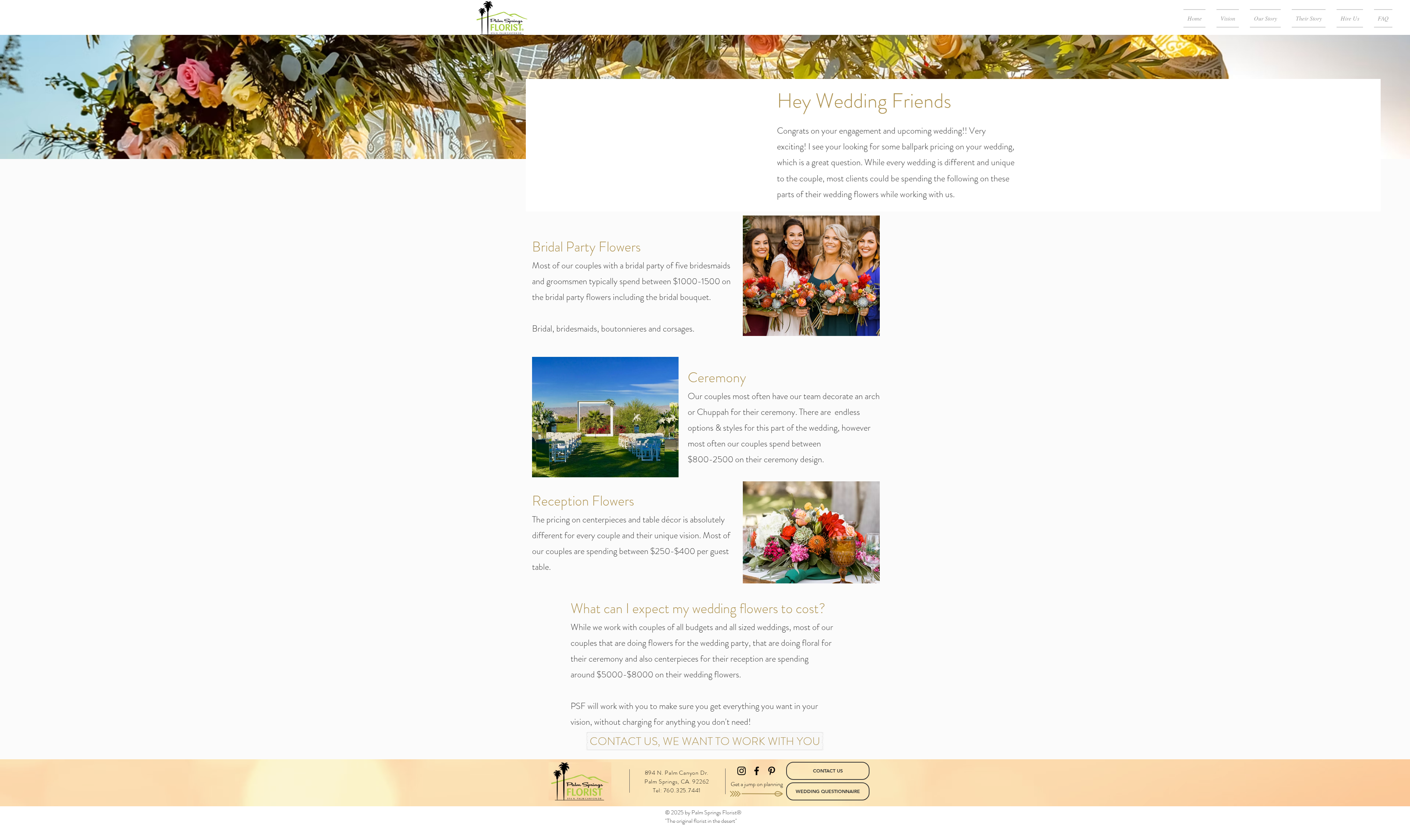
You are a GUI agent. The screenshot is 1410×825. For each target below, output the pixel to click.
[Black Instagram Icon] (741, 771)
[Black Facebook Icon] (756, 771)
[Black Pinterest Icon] (771, 771)
